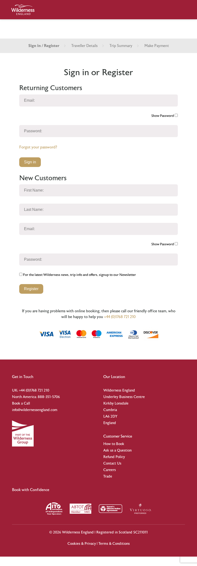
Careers (109, 470)
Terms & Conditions (114, 544)
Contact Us (112, 463)
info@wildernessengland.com (34, 410)
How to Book (113, 444)
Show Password (163, 116)
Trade (107, 476)
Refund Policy (114, 457)
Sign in (30, 162)
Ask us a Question (117, 450)
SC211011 (140, 532)
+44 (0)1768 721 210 (120, 317)
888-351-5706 (49, 397)
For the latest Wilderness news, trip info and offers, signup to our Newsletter (79, 275)
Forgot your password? (38, 147)
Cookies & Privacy (82, 544)
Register (31, 289)
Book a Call (21, 403)
